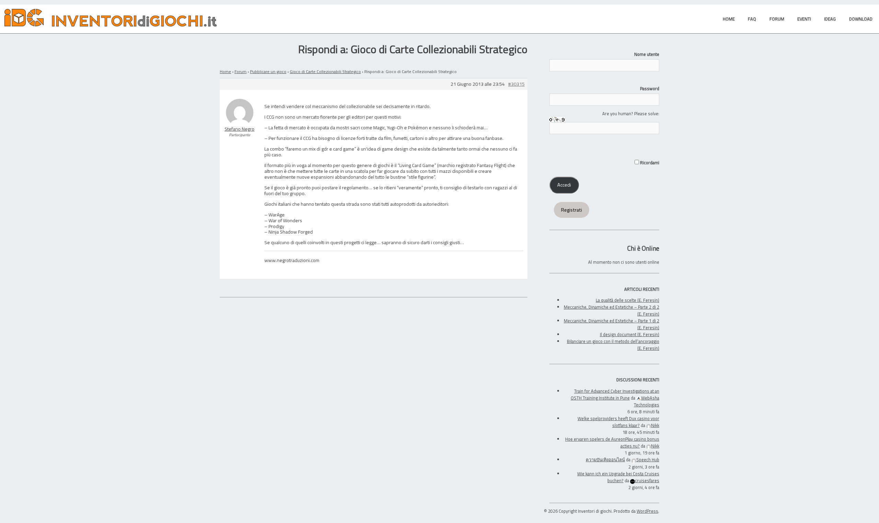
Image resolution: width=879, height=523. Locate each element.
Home (225, 71)
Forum (241, 71)
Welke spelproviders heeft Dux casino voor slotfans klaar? (618, 422)
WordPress (647, 511)
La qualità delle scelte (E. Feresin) (627, 300)
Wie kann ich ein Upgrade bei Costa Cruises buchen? (618, 477)
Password (649, 88)
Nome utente (646, 54)
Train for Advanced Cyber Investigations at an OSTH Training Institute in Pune (615, 394)
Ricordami (649, 162)
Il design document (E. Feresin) (629, 334)
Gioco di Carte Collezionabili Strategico (325, 71)
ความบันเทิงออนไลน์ (605, 459)
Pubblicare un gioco (268, 71)
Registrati (571, 210)
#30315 (516, 84)
